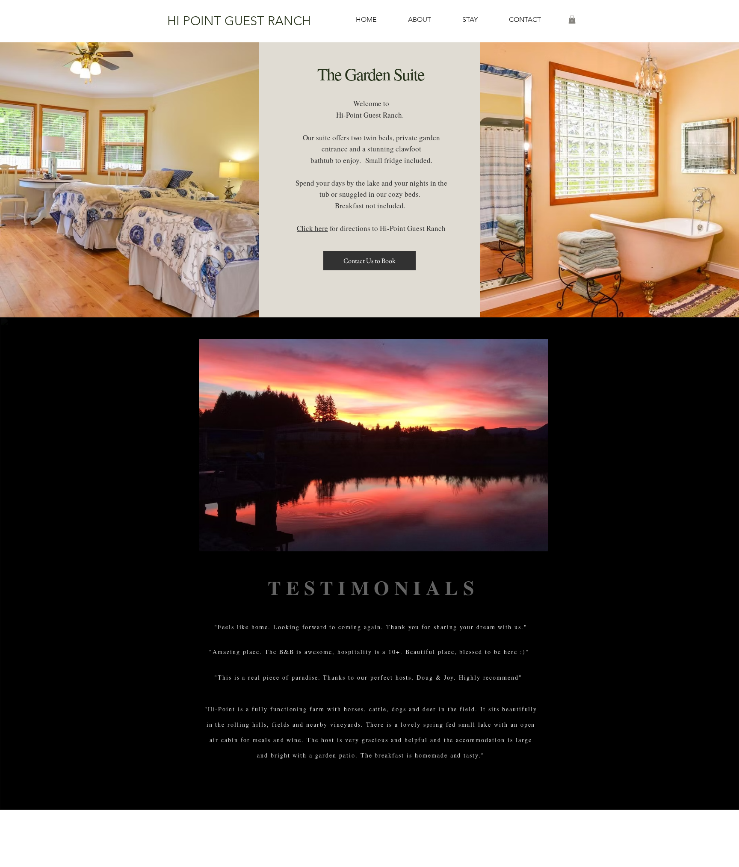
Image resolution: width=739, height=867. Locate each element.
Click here (312, 228)
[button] (469, 19)
